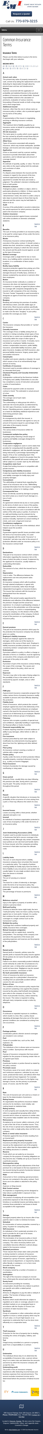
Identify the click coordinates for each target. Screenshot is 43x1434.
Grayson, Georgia (15, 1421)
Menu (4, 30)
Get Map (21, 1417)
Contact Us (36, 1415)
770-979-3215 (26, 21)
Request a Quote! (21, 14)
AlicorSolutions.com (14, 1429)
